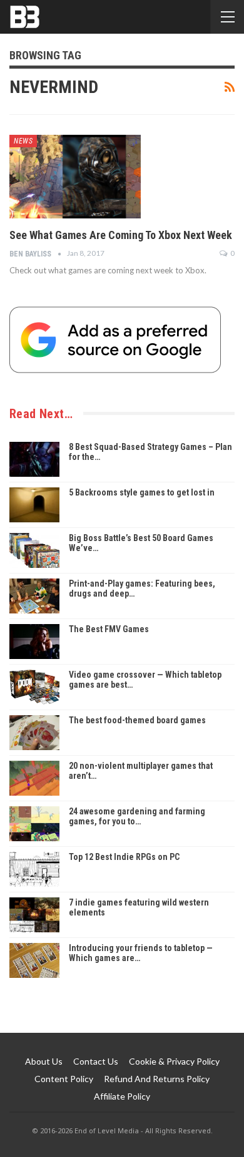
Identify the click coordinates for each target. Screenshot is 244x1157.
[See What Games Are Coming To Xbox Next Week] (75, 176)
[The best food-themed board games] (34, 732)
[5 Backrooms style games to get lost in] (34, 504)
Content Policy (63, 1078)
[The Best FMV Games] (34, 641)
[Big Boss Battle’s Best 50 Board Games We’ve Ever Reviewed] (34, 550)
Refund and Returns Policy (157, 1078)
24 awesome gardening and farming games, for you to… (137, 816)
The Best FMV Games (109, 629)
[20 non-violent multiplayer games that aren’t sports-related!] (34, 778)
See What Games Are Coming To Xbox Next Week (120, 235)
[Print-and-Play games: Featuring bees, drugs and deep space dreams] (34, 595)
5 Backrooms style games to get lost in (142, 492)
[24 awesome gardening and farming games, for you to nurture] (34, 823)
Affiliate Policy (122, 1096)
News (23, 141)
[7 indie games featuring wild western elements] (34, 914)
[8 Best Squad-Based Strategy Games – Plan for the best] (34, 459)
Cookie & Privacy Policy (174, 1061)
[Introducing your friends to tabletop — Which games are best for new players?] (34, 960)
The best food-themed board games (137, 720)
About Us (44, 1061)
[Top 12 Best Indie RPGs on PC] (34, 869)
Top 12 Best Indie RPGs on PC (124, 857)
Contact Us (95, 1061)
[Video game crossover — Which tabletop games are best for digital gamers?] (34, 687)
